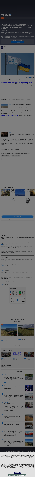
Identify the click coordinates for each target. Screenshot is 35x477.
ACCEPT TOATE (17, 472)
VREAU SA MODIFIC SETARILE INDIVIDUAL (17, 475)
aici (4, 467)
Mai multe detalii (20, 460)
